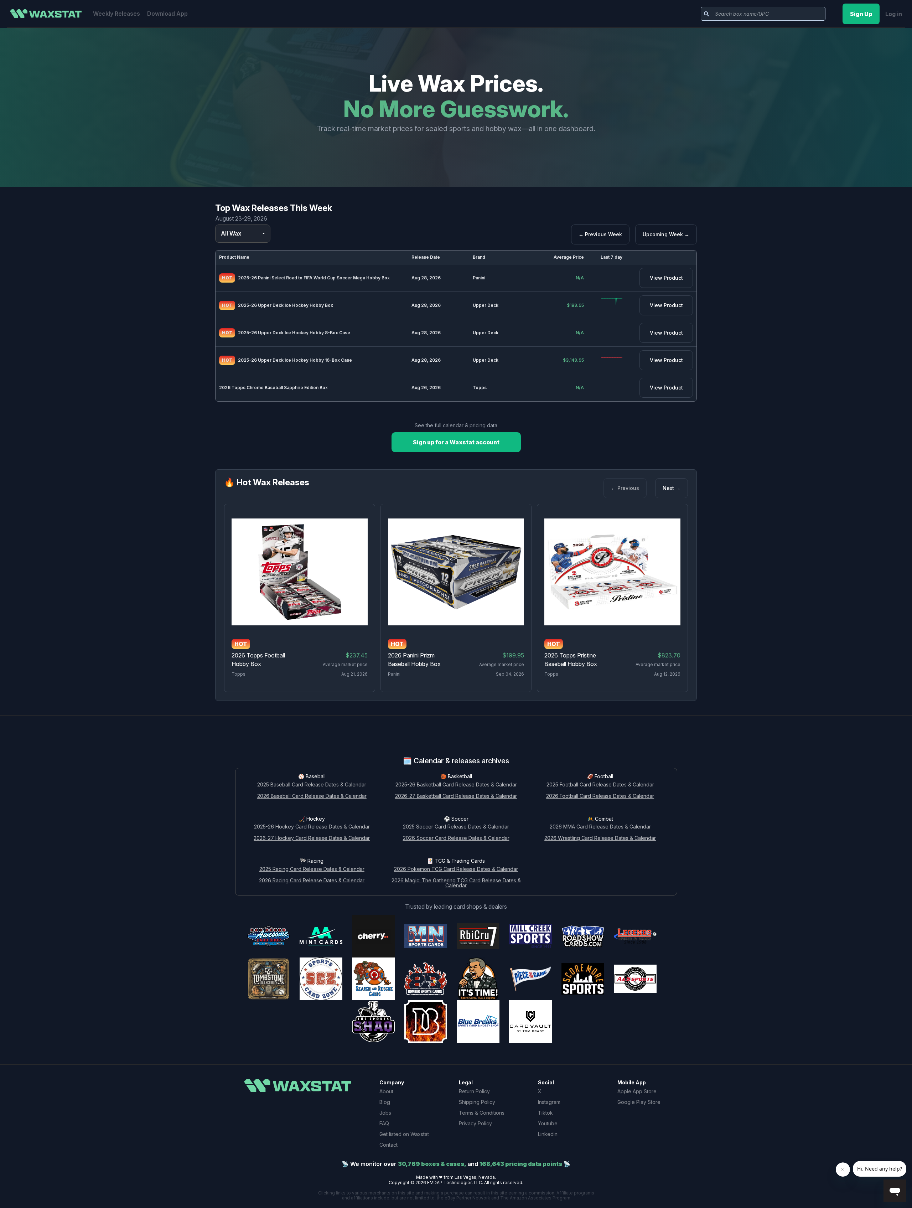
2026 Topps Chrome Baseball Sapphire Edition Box (273, 387)
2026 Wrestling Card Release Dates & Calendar (600, 838)
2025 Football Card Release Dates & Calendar (600, 785)
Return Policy (474, 1091)
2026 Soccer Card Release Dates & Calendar (456, 838)
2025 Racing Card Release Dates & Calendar (311, 869)
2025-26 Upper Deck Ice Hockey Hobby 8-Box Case (294, 332)
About (386, 1091)
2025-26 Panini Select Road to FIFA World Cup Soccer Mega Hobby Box (314, 277)
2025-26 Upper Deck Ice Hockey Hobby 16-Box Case (295, 360)
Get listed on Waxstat (404, 1134)
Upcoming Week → (666, 234)
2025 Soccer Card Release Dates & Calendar (456, 827)
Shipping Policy (477, 1102)
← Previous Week (600, 234)
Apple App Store (637, 1091)
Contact (388, 1145)
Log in (893, 13)
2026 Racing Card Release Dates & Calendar (311, 880)
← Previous (625, 488)
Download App (167, 13)
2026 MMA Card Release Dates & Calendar (600, 827)
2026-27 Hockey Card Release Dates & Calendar (312, 838)
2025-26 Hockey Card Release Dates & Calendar (312, 827)
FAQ (384, 1123)
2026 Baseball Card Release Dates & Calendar (312, 796)
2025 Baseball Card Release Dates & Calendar (311, 785)
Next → (671, 488)
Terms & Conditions (481, 1113)
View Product (666, 278)
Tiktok (545, 1113)
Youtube (548, 1123)
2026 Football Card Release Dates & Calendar (600, 796)
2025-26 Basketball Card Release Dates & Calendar (456, 785)
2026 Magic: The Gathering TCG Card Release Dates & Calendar (456, 883)
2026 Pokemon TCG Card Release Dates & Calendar (456, 869)
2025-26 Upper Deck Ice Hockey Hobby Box (285, 305)
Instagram (549, 1102)
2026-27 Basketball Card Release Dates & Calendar (456, 796)
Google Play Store (638, 1102)
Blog (384, 1102)
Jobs (385, 1113)
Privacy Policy (475, 1123)
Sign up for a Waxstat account (456, 442)
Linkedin (548, 1134)
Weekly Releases (116, 13)
